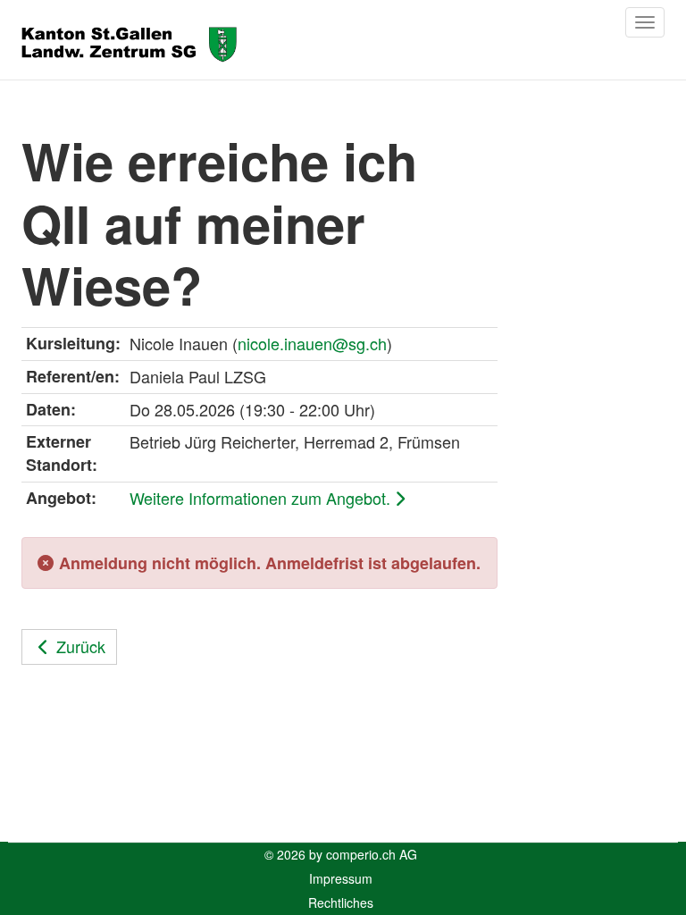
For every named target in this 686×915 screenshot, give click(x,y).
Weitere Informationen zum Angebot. (262, 497)
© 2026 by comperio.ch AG (340, 854)
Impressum (340, 878)
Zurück (80, 646)
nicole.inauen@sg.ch (312, 343)
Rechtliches (340, 902)
